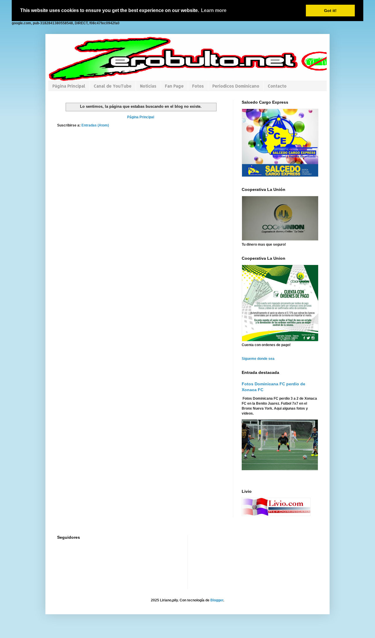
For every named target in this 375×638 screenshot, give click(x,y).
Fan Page (174, 85)
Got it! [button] (330, 10)
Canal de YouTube (113, 85)
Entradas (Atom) (95, 125)
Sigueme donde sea (258, 359)
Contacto (277, 85)
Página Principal (68, 85)
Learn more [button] (213, 10)
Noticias (148, 85)
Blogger (216, 600)
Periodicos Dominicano (235, 85)
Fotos (198, 85)
